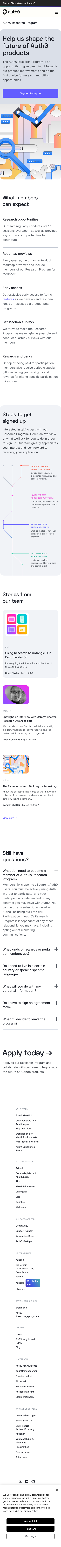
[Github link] (33, 1481)
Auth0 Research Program (20, 23)
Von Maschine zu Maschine (25, 1441)
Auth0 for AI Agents (26, 1365)
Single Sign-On (24, 1420)
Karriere (27, 1283)
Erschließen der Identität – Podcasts (26, 1135)
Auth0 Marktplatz (25, 1241)
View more (8, 818)
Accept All (30, 1521)
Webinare (21, 1207)
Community (22, 1225)
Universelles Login (25, 1415)
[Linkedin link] (27, 1481)
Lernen (19, 1334)
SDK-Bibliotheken (25, 1186)
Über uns (21, 1289)
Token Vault (22, 1457)
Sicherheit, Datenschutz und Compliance (25, 1269)
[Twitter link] (20, 1481)
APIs (18, 1181)
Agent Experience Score (25, 1149)
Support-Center (24, 1231)
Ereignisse (21, 1307)
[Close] (57, 1489)
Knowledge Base (25, 1236)
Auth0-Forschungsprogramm (28, 1315)
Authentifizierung (25, 1391)
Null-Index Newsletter (27, 1141)
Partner (20, 1276)
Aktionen (20, 1433)
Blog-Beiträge (23, 1128)
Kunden (20, 1259)
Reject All (30, 1528)
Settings (30, 1536)
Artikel (19, 1168)
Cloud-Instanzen (25, 1397)
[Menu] (56, 12)
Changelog (21, 1191)
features (8, 299)
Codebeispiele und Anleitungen (26, 1122)
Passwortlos (22, 1447)
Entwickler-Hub (24, 1115)
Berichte (20, 1202)
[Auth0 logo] (29, 12)
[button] (30, 93)
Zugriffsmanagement (27, 1371)
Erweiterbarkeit (24, 1376)
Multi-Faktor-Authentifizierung (25, 1427)
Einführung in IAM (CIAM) (25, 1341)
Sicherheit (21, 1381)
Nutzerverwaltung (25, 1386)
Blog (18, 1197)
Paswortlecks (23, 1452)
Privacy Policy (31, 1511)
